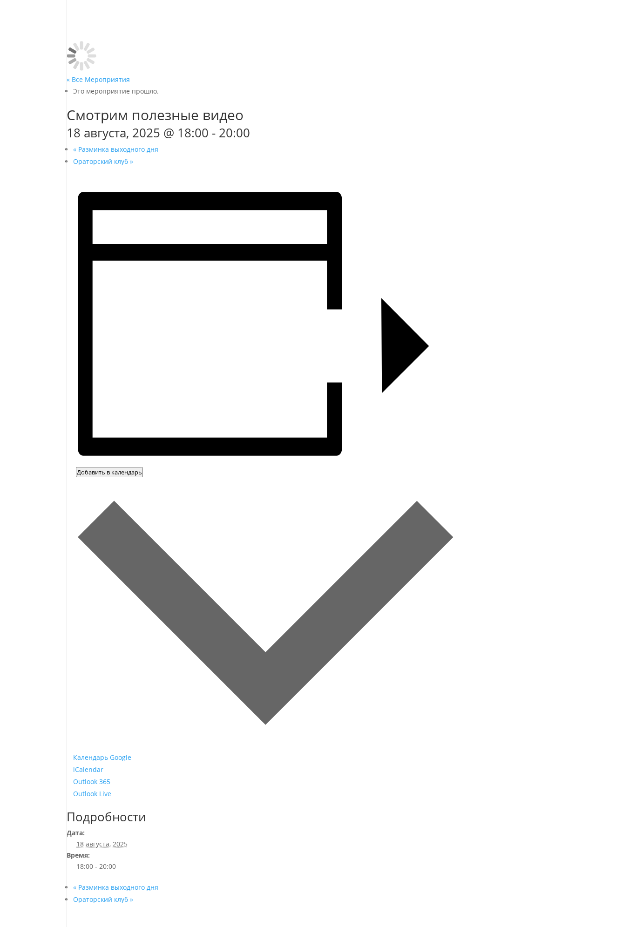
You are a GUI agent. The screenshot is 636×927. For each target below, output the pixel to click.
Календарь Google (102, 757)
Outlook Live (92, 793)
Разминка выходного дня (115, 149)
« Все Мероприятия (98, 79)
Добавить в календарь (109, 472)
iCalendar (88, 769)
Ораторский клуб (103, 161)
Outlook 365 (91, 781)
